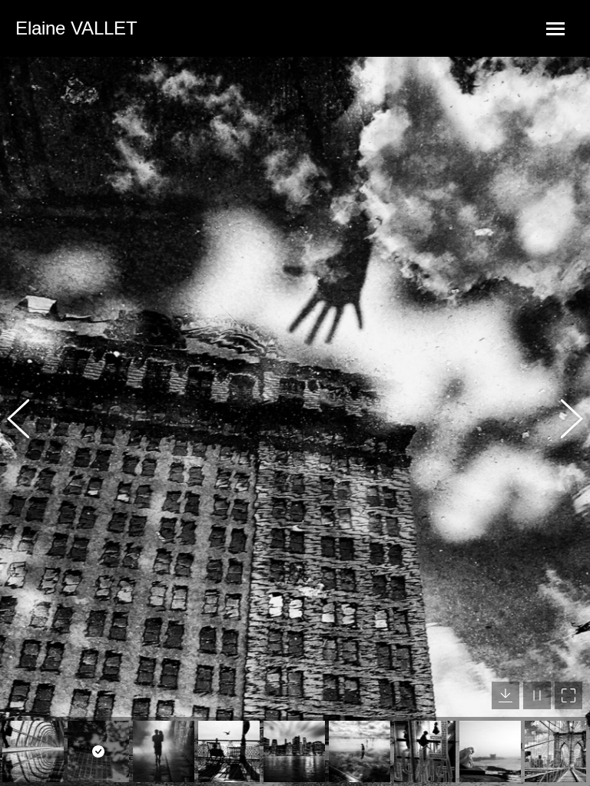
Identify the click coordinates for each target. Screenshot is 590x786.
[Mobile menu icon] (555, 29)
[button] (27, 421)
